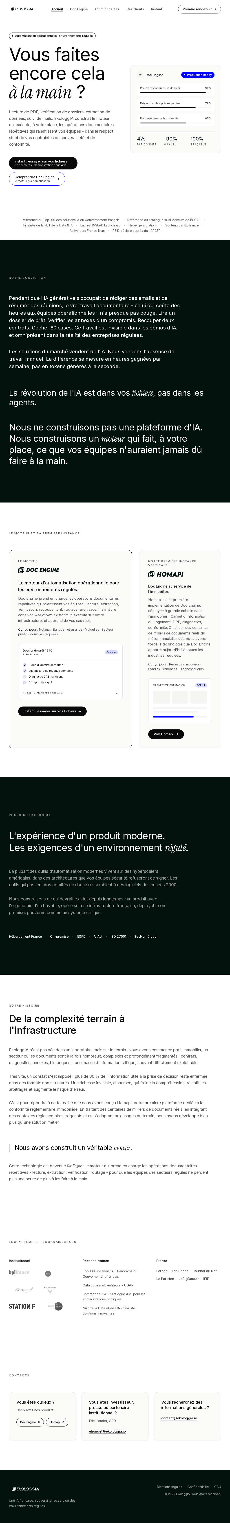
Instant (156, 9)
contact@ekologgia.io (179, 1418)
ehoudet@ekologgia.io (107, 1431)
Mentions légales (169, 1487)
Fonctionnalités (107, 9)
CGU (217, 1487)
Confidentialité (198, 1487)
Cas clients (135, 9)
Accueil (57, 9)
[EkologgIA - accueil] (22, 9)
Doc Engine (79, 9)
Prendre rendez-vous (199, 9)
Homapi (55, 1422)
